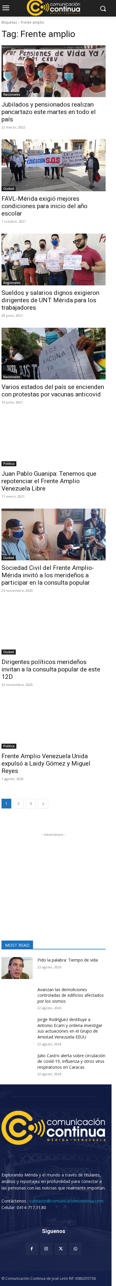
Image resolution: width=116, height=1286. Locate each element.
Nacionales (11, 94)
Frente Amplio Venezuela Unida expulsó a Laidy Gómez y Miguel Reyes (45, 763)
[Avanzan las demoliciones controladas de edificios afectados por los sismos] (17, 998)
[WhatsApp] (75, 1249)
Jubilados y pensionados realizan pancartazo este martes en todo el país (48, 112)
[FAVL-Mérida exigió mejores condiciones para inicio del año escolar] (53, 165)
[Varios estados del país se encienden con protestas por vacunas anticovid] (53, 354)
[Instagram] (46, 1249)
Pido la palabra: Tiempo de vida (67, 960)
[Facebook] (31, 1249)
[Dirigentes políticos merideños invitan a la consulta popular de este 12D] (53, 629)
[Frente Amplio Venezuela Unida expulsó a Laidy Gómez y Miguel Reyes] (53, 723)
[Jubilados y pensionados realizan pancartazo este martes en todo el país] (53, 71)
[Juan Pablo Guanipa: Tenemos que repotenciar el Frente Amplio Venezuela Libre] (53, 440)
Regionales (12, 283)
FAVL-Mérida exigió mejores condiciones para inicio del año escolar (44, 206)
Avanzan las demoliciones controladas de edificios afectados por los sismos (70, 995)
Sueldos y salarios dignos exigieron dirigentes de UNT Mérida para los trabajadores (50, 300)
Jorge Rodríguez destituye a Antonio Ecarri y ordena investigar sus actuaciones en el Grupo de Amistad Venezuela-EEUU (69, 1028)
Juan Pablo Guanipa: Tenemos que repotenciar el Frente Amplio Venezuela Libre (48, 481)
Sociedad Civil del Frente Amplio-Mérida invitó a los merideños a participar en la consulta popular (47, 575)
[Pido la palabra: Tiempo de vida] (17, 968)
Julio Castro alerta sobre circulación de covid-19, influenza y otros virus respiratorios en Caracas (71, 1061)
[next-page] (43, 803)
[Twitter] (61, 1249)
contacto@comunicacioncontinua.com (66, 1201)
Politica (9, 464)
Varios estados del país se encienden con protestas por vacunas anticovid (52, 390)
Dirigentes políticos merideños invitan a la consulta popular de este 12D (50, 669)
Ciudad (8, 189)
